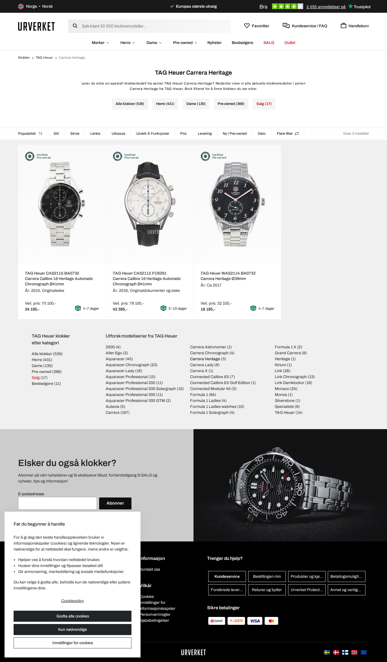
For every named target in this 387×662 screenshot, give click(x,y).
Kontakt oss (149, 569)
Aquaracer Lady (120, 371)
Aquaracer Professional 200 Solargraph (141, 389)
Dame (151, 43)
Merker (98, 43)
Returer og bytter (267, 590)
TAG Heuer (44, 58)
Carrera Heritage (205, 359)
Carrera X (199, 371)
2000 (110, 347)
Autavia (112, 406)
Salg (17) (264, 104)
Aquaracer (115, 359)
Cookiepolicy (72, 601)
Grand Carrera (288, 353)
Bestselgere (242, 43)
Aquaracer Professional (127, 377)
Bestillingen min (267, 576)
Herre (125, 43)
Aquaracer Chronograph (127, 365)
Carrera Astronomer (208, 347)
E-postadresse (31, 494)
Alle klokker (42, 354)
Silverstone (285, 401)
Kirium (280, 365)
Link (278, 371)
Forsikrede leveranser (228, 590)
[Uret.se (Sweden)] (327, 652)
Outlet (289, 43)
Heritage (282, 359)
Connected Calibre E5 (209, 377)
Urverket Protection (308, 590)
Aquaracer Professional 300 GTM (135, 401)
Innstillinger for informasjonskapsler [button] (157, 605)
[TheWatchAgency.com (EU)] (364, 652)
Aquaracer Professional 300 (130, 395)
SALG (268, 43)
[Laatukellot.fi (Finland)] (345, 652)
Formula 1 (199, 395)
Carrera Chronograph (209, 353)
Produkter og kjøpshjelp (308, 576)
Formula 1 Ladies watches (213, 406)
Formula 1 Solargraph (209, 412)
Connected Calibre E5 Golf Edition (220, 383)
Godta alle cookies (72, 616)
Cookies (146, 596)
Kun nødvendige (72, 629)
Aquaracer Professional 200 (130, 383)
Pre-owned (183, 43)
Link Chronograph (291, 377)
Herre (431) (165, 104)
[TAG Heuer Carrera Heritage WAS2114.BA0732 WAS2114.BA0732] (237, 204)
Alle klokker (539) (130, 104)
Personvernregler (155, 614)
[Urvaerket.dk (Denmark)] (336, 652)
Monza (281, 395)
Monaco (282, 389)
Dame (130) (196, 104)
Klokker (24, 58)
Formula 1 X (285, 347)
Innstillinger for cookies (72, 643)
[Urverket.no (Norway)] (354, 652)
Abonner (115, 503)
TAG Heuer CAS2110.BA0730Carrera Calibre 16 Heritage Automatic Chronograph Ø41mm (59, 278)
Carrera (113, 412)
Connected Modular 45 (210, 389)
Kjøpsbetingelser (154, 620)
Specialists (284, 406)
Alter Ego (114, 353)
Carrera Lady (202, 365)
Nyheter (214, 43)
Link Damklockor (289, 383)
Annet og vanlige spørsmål (347, 590)
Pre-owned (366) (231, 104)
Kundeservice (227, 576)
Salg (36, 378)
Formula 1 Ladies (205, 401)
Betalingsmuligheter (347, 576)
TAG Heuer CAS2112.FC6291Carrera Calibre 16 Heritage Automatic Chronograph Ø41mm (147, 278)
